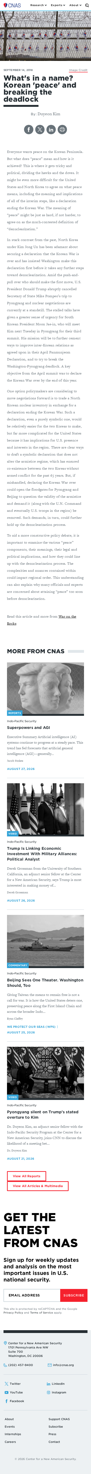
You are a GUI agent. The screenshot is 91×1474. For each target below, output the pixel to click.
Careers (10, 1442)
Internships (13, 1434)
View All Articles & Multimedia (38, 1186)
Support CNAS (59, 1419)
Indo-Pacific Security (21, 721)
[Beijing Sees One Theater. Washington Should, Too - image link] (45, 940)
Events (10, 1426)
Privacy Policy (13, 1312)
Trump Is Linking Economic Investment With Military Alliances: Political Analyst (42, 853)
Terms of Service (41, 1312)
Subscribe (73, 1295)
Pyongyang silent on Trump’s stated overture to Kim (42, 1115)
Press (52, 1434)
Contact (54, 1442)
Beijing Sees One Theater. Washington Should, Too (45, 983)
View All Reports (26, 1176)
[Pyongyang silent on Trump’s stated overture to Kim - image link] (45, 1072)
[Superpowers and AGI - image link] (45, 688)
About (9, 1419)
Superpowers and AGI (28, 727)
